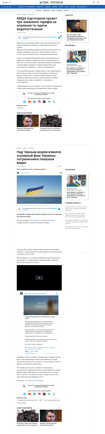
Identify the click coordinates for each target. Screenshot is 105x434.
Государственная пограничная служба (27, 400)
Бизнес (48, 7)
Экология (66, 10)
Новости (21, 7)
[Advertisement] (39, 236)
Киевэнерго (21, 107)
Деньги (53, 10)
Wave (66, 7)
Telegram (52, 220)
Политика (40, 7)
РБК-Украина (34, 220)
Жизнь (54, 7)
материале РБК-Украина (35, 380)
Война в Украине (22, 403)
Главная (19, 14)
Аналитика (30, 7)
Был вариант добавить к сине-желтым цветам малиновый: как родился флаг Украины (76, 70)
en (6, 2)
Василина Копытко (72, 64)
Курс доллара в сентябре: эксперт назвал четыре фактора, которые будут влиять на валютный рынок (75, 215)
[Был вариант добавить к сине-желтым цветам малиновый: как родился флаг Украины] (77, 56)
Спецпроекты (81, 7)
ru (10, 2)
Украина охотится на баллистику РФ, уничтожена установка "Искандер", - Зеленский (76, 208)
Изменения (59, 10)
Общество (39, 10)
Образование (46, 10)
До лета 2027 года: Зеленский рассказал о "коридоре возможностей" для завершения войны (77, 37)
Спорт (61, 7)
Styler (72, 7)
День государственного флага (52, 400)
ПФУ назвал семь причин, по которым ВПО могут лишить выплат (76, 227)
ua (3, 2)
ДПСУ (40, 400)
